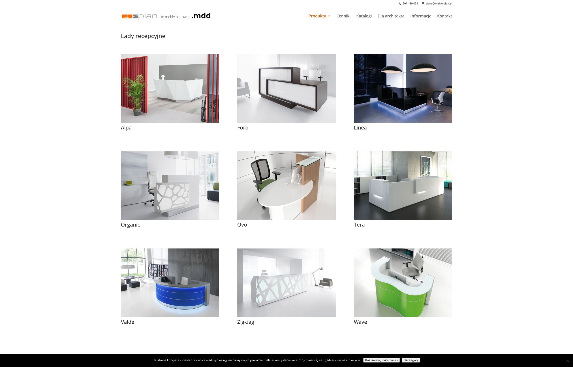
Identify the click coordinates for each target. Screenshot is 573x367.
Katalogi (364, 16)
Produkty (317, 16)
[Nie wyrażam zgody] (567, 361)
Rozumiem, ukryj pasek (381, 360)
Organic (130, 224)
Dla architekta (391, 16)
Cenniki (343, 16)
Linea (360, 127)
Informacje (420, 16)
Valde (127, 321)
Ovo (242, 224)
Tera (359, 224)
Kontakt (444, 16)
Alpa (126, 127)
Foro (242, 127)
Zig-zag (245, 321)
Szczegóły (411, 360)
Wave (360, 321)
